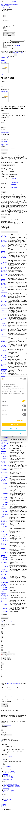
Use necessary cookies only (14, 433)
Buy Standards (6, 7)
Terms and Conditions (8, 791)
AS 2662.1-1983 (4, 552)
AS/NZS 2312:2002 (3, 507)
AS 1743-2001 (4, 559)
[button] (3, 626)
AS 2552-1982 (4, 499)
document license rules (12, 697)
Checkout (5, 706)
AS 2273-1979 (4, 557)
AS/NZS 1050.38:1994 (4, 376)
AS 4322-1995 (4, 511)
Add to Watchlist (4, 91)
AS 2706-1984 (4, 308)
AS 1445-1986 (4, 483)
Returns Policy (6, 788)
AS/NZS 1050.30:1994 (4, 236)
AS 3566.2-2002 (4, 604)
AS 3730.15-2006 (5, 465)
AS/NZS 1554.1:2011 (3, 601)
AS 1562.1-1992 (4, 566)
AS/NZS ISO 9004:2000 (4, 305)
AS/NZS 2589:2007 (3, 523)
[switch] (24, 406)
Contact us (5, 774)
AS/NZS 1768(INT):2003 (4, 595)
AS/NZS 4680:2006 (3, 537)
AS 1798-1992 (4, 459)
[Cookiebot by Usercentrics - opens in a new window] (20, 379)
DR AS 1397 (14, 187)
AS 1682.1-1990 (4, 445)
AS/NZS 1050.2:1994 (4, 284)
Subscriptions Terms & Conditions (11, 785)
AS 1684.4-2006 (4, 608)
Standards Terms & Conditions (10, 784)
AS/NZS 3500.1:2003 (4, 574)
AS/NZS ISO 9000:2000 (4, 369)
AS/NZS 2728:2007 (3, 530)
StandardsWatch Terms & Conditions (11, 786)
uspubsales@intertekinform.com (10, 756)
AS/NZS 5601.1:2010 (4, 555)
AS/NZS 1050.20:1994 (4, 291)
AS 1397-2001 (4, 62)
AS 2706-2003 (4, 351)
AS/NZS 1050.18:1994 (4, 251)
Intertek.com (15, 4)
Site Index (5, 802)
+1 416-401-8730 (13, 1)
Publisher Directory (7, 779)
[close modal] (4, 28)
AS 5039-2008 (4, 437)
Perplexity (10, 621)
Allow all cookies (14, 424)
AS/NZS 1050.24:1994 (4, 335)
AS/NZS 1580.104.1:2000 (5, 570)
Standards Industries (8, 776)
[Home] (6, 5)
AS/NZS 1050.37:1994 (4, 346)
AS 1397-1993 (14, 182)
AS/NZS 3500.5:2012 (4, 462)
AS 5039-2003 (4, 502)
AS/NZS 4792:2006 (3, 548)
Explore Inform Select (18, 52)
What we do (6, 798)
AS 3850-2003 (4, 611)
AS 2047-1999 (4, 440)
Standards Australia (5, 132)
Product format (4, 652)
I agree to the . (9, 697)
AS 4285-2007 (4, 587)
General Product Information (8, 165)
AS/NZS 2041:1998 (3, 592)
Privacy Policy (6, 789)
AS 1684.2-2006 (4, 472)
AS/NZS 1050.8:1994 (4, 340)
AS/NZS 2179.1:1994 (4, 578)
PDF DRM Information (8, 771)
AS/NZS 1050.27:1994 (4, 324)
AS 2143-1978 (4, 540)
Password (14, 44)
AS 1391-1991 (4, 357)
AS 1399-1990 (4, 287)
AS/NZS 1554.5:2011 (3, 454)
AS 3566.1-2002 (4, 493)
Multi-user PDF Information (9, 772)
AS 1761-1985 (4, 477)
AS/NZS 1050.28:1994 (4, 279)
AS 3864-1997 (4, 562)
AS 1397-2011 (4, 141)
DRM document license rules (13, 683)
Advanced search (4, 57)
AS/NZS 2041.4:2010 (4, 520)
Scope (3, 192)
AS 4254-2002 (4, 534)
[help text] (2, 86)
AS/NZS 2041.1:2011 (3, 480)
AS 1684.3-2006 (4, 589)
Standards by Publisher (8, 777)
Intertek (5, 800)
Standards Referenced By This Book (10, 231)
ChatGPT (4, 621)
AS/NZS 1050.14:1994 (4, 355)
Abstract (4, 153)
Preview (2, 74)
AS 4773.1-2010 (4, 514)
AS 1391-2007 (4, 315)
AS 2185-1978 (4, 456)
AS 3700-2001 (4, 497)
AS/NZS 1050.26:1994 (4, 246)
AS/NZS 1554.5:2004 (4, 544)
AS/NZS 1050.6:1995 (4, 257)
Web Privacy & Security (8, 790)
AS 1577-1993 (4, 504)
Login (5, 46)
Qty (1, 662)
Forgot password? (17, 45)
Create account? (10, 46)
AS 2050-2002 (4, 475)
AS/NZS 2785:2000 (3, 585)
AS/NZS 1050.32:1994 (4, 311)
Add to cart (5, 150)
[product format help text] (9, 652)
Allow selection (14, 428)
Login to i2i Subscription (6, 4)
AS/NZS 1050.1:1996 (4, 296)
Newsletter (5, 796)
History (4, 217)
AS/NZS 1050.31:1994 (4, 301)
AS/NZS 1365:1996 (3, 372)
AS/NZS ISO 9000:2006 (4, 271)
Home (2, 58)
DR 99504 (13, 184)
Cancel (5, 33)
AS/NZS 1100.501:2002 (4, 443)
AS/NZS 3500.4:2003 (4, 468)
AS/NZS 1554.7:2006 (4, 447)
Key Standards (6, 775)
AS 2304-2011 (4, 598)
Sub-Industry (5, 617)
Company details (7, 799)
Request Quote (4, 726)
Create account (7, 725)
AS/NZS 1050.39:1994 (4, 241)
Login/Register (8, 35)
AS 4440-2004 (4, 582)
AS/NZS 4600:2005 (3, 450)
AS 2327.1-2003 (4, 526)
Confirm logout (11, 33)
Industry (4, 614)
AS (1, 61)
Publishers (3, 60)
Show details (20, 420)
